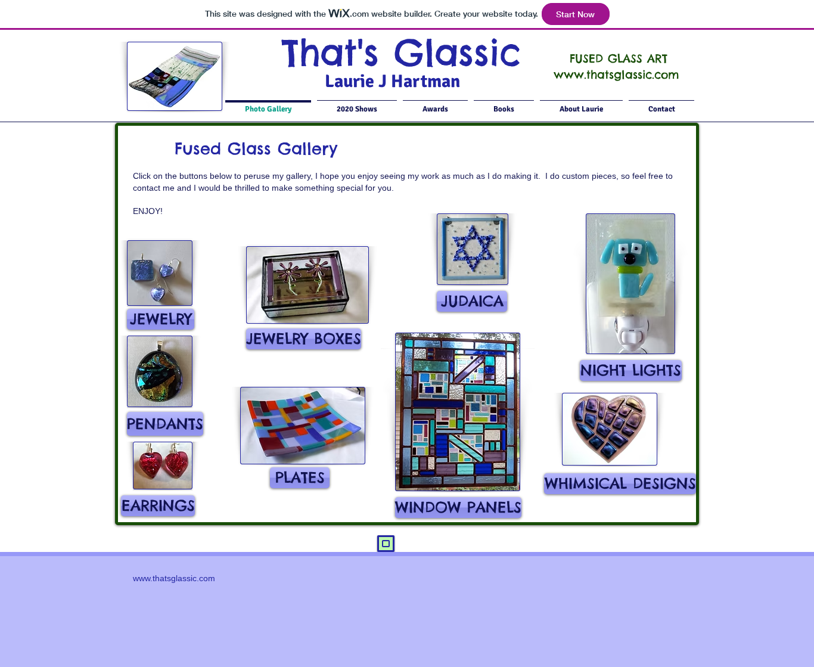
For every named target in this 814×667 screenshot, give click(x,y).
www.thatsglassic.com (616, 74)
